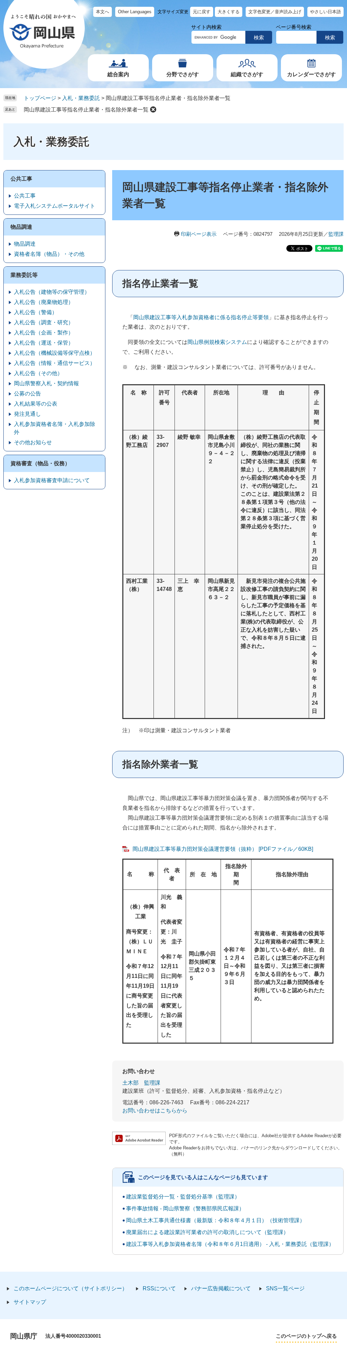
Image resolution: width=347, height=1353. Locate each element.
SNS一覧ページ (285, 1288)
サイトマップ (30, 1302)
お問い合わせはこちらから (154, 1110)
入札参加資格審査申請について (52, 480)
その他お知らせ (33, 442)
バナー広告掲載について (221, 1288)
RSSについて (159, 1288)
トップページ (40, 98)
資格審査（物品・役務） (40, 463)
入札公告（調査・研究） (44, 322)
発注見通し (27, 414)
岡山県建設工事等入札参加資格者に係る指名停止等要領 (201, 317)
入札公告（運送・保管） (44, 343)
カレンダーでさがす (311, 74)
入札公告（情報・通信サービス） (54, 363)
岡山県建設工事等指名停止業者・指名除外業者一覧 (86, 109)
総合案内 (118, 74)
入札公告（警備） (35, 312)
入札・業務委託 (81, 98)
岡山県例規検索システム (217, 342)
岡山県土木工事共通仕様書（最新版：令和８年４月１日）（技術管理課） (215, 1220)
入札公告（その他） (38, 373)
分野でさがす (182, 74)
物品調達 (21, 227)
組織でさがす (247, 74)
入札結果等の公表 (35, 404)
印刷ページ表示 (199, 234)
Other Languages (134, 11)
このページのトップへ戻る (306, 1336)
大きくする (229, 11)
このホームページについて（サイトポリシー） (70, 1288)
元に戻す (201, 11)
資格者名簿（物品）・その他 (49, 254)
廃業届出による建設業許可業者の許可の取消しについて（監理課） (207, 1232)
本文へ (102, 11)
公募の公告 (27, 393)
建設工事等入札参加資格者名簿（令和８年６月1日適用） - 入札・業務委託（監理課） (230, 1244)
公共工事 (21, 179)
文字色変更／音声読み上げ (274, 11)
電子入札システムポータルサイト (54, 206)
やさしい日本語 (325, 11)
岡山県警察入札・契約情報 (46, 383)
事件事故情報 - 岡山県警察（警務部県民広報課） (185, 1208)
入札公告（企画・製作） (44, 332)
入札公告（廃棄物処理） (44, 302)
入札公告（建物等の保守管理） (52, 292)
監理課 (336, 234)
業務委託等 (24, 275)
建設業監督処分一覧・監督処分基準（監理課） (183, 1197)
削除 (153, 109)
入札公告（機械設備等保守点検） (54, 353)
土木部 (130, 1083)
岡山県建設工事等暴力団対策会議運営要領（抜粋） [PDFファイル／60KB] (222, 849)
